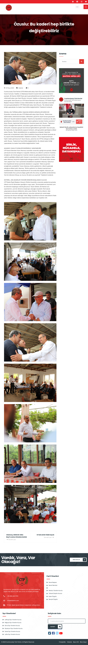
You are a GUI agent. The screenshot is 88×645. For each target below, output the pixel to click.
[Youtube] (86, 1)
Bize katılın (76, 559)
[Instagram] (82, 1)
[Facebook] (77, 1)
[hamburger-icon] (77, 7)
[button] (86, 7)
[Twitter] (73, 1)
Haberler (20, 88)
